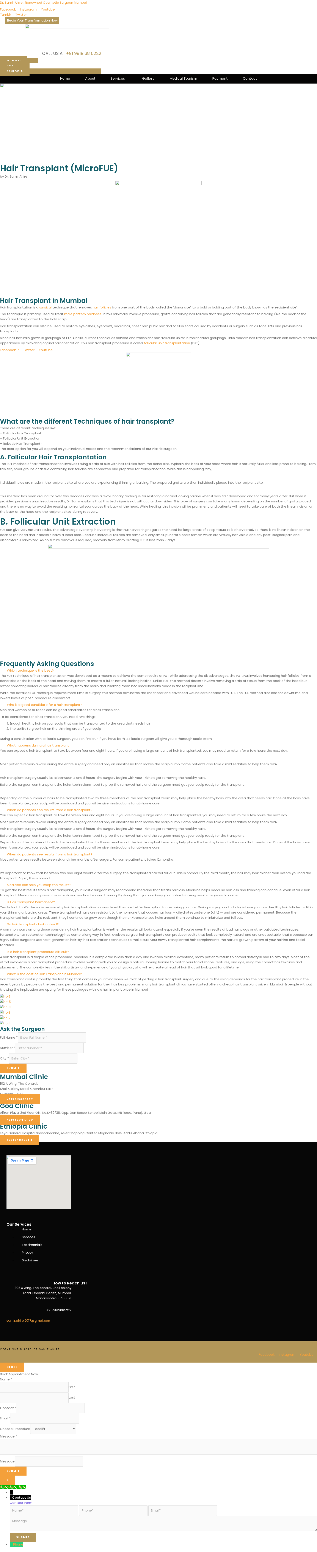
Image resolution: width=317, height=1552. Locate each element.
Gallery (148, 78)
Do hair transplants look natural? (33, 924)
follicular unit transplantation (167, 343)
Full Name (9, 1037)
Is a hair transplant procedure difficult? (38, 951)
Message (8, 1436)
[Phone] (11, 1544)
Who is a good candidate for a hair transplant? (44, 704)
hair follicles (102, 307)
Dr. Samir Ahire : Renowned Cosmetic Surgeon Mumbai (43, 2)
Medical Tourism (183, 78)
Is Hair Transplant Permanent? (31, 902)
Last (72, 1397)
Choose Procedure (15, 1429)
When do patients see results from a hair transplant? (49, 810)
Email (5, 1418)
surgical (45, 307)
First (72, 1387)
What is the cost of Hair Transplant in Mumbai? (44, 974)
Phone (18, 1544)
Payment (220, 78)
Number (7, 1048)
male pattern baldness (82, 314)
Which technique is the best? (30, 670)
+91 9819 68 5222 (83, 53)
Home (65, 78)
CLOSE (12, 1367)
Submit (13, 1068)
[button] (119, 79)
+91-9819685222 (58, 1310)
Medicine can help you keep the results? (39, 885)
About (90, 78)
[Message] (163, 1530)
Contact (250, 78)
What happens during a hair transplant (38, 745)
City (4, 1058)
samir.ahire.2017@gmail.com (28, 1320)
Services (118, 78)
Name (6, 1379)
